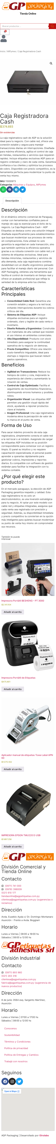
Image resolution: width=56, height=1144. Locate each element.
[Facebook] (5, 1081)
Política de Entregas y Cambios (21, 1054)
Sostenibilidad (12, 1035)
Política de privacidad (16, 1048)
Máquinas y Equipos (24, 184)
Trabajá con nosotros (15, 1061)
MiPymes (11, 51)
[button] (51, 63)
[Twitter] (19, 1081)
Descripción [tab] (12, 200)
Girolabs (44, 1135)
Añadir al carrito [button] (13, 612)
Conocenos (10, 1028)
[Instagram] (12, 1081)
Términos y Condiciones (17, 1041)
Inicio (2, 51)
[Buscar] (52, 26)
